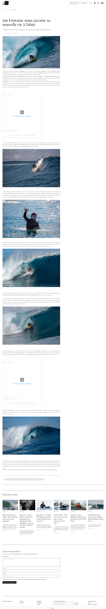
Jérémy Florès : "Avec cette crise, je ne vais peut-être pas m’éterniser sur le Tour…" (60, 519)
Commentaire (6, 556)
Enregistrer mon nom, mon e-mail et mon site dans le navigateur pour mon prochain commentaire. (25, 579)
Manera (21, 479)
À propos (22, 601)
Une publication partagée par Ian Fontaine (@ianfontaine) (22, 134)
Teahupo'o (37, 479)
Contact (22, 602)
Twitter (38, 604)
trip (42, 479)
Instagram (39, 601)
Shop (90, 3)
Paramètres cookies (92, 604)
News (9, 9)
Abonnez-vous (74, 3)
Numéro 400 (84, 3)
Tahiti (32, 479)
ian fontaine (9, 479)
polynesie (27, 479)
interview (15, 479)
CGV (89, 602)
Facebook (39, 602)
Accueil (4, 9)
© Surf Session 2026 (7, 601)
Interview (14, 9)
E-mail (4, 573)
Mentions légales (92, 601)
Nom (4, 568)
